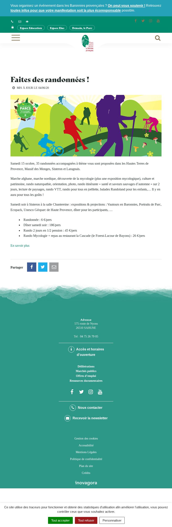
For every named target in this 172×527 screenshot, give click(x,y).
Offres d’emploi (86, 376)
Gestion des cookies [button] (86, 438)
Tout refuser (86, 520)
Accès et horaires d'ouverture (90, 352)
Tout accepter (60, 520)
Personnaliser (112, 520)
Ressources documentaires (86, 380)
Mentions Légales (86, 452)
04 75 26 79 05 (89, 336)
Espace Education (31, 28)
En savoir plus (19, 245)
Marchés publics (86, 371)
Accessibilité (86, 445)
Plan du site (86, 466)
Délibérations (86, 366)
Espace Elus (57, 28)
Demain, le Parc (82, 28)
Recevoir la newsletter (90, 418)
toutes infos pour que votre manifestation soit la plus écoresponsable (65, 10)
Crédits (86, 473)
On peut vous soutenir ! (126, 5)
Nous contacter (89, 407)
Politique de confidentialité (86, 459)
